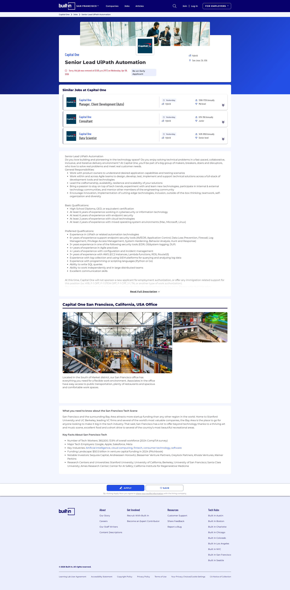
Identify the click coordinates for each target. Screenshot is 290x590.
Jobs (126, 6)
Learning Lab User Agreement (72, 576)
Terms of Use (160, 576)
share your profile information (149, 493)
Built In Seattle (216, 560)
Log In (194, 6)
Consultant (86, 121)
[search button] (174, 6)
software (176, 447)
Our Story (105, 515)
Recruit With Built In (138, 515)
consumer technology (156, 447)
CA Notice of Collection (220, 576)
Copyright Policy (124, 576)
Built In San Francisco (219, 554)
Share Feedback (176, 521)
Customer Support (177, 515)
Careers (104, 521)
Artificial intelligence (98, 447)
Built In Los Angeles (218, 543)
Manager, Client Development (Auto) (101, 104)
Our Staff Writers (109, 526)
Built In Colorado (217, 538)
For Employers (216, 6)
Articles (139, 6)
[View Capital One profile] (145, 34)
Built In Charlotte (217, 526)
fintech (138, 447)
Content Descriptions (111, 532)
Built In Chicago (216, 532)
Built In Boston (216, 521)
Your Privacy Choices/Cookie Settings (188, 576)
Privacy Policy (143, 576)
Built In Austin (215, 515)
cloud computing (122, 447)
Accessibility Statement (101, 576)
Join (185, 6)
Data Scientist (88, 138)
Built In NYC (214, 549)
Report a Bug (175, 526)
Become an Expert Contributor (143, 521)
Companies (112, 6)
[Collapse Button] (223, 105)
